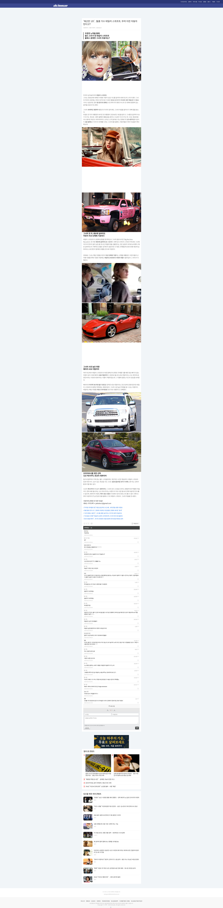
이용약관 (99, 901)
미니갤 (200, 2)
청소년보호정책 (114, 901)
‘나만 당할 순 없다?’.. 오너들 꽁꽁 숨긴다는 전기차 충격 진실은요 (103, 513)
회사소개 (83, 901)
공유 (92, 523)
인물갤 (204, 2)
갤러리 (189, 2)
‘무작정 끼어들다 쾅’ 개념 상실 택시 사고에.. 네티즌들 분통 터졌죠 (103, 507)
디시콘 (218, 2)
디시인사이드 (184, 2)
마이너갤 (195, 2)
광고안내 (93, 901)
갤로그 (209, 2)
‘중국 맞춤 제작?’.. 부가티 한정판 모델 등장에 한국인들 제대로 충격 (103, 519)
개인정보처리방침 (106, 901)
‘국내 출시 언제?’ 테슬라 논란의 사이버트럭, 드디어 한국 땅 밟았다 (103, 516)
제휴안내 (88, 901)
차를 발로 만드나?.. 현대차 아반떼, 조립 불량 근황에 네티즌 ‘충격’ (103, 510)
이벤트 (213, 2)
